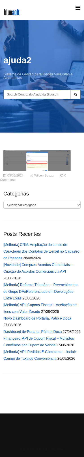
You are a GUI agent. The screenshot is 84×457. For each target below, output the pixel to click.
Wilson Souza (44, 175)
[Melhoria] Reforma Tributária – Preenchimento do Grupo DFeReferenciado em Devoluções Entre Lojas (40, 291)
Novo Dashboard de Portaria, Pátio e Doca (37, 318)
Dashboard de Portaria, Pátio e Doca (32, 332)
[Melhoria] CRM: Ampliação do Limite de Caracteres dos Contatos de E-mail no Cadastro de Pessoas (41, 251)
